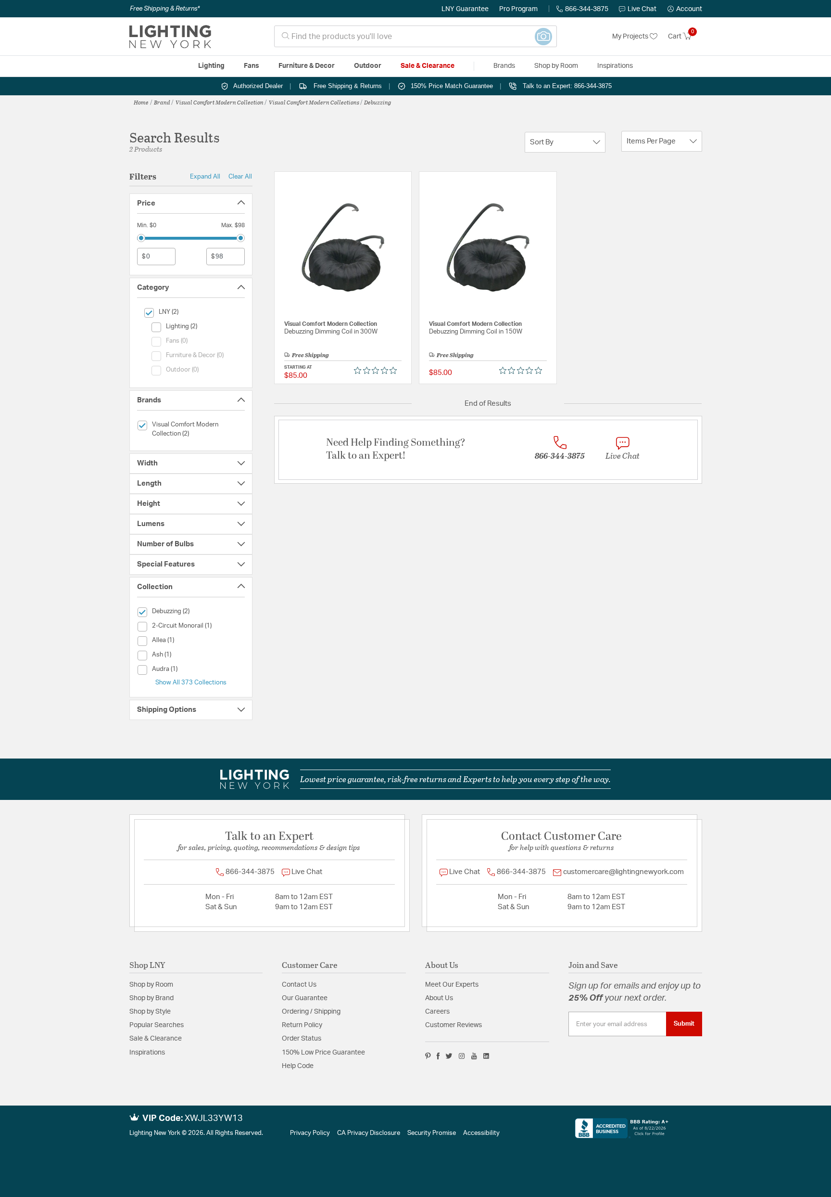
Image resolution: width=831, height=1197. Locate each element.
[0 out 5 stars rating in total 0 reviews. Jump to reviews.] (378, 370)
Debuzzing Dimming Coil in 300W (331, 332)
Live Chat (642, 9)
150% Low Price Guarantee (323, 1052)
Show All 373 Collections (191, 682)
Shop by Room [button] (556, 66)
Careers (437, 1011)
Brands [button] (504, 66)
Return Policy (302, 1025)
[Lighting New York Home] (170, 37)
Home (141, 102)
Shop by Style (150, 1011)
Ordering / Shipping (311, 1011)
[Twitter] (449, 1056)
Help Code (298, 1066)
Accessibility (481, 1133)
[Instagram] (462, 1056)
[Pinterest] (428, 1056)
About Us (439, 998)
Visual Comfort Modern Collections (314, 102)
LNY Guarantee (465, 9)
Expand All (205, 176)
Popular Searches (156, 1025)
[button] (684, 9)
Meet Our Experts (451, 984)
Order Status (301, 1038)
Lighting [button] (211, 66)
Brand (162, 102)
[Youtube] (474, 1056)
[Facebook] (438, 1056)
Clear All (240, 176)
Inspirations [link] (615, 66)
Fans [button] (251, 66)
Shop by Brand (151, 998)
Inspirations (147, 1052)
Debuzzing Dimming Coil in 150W (475, 332)
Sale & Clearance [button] (427, 66)
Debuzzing (377, 102)
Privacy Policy (310, 1133)
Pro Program (518, 9)
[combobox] (415, 36)
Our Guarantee (304, 998)
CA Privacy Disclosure (368, 1133)
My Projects (631, 36)
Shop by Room (151, 984)
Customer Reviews (453, 1025)
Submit (684, 1023)
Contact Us (299, 984)
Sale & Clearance (155, 1038)
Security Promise (431, 1133)
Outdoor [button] (367, 66)
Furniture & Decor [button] (306, 66)
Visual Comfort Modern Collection (220, 102)
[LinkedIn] (486, 1056)
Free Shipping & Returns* (165, 8)
